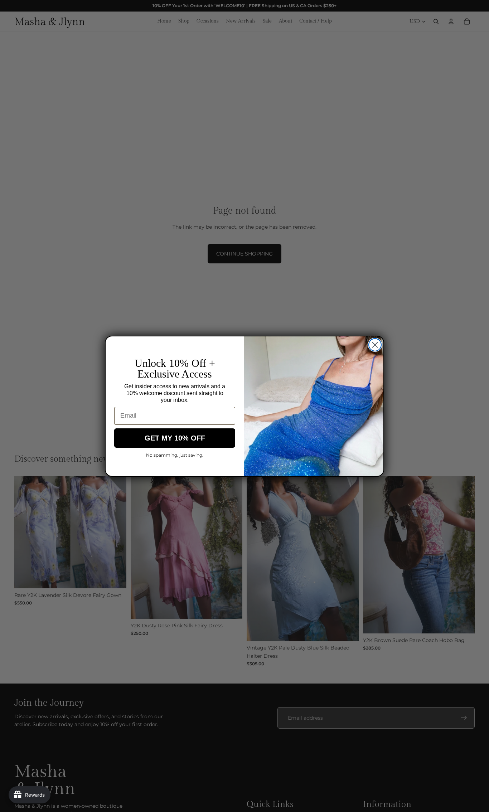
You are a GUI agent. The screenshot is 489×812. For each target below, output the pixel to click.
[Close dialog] (375, 345)
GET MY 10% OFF (175, 438)
